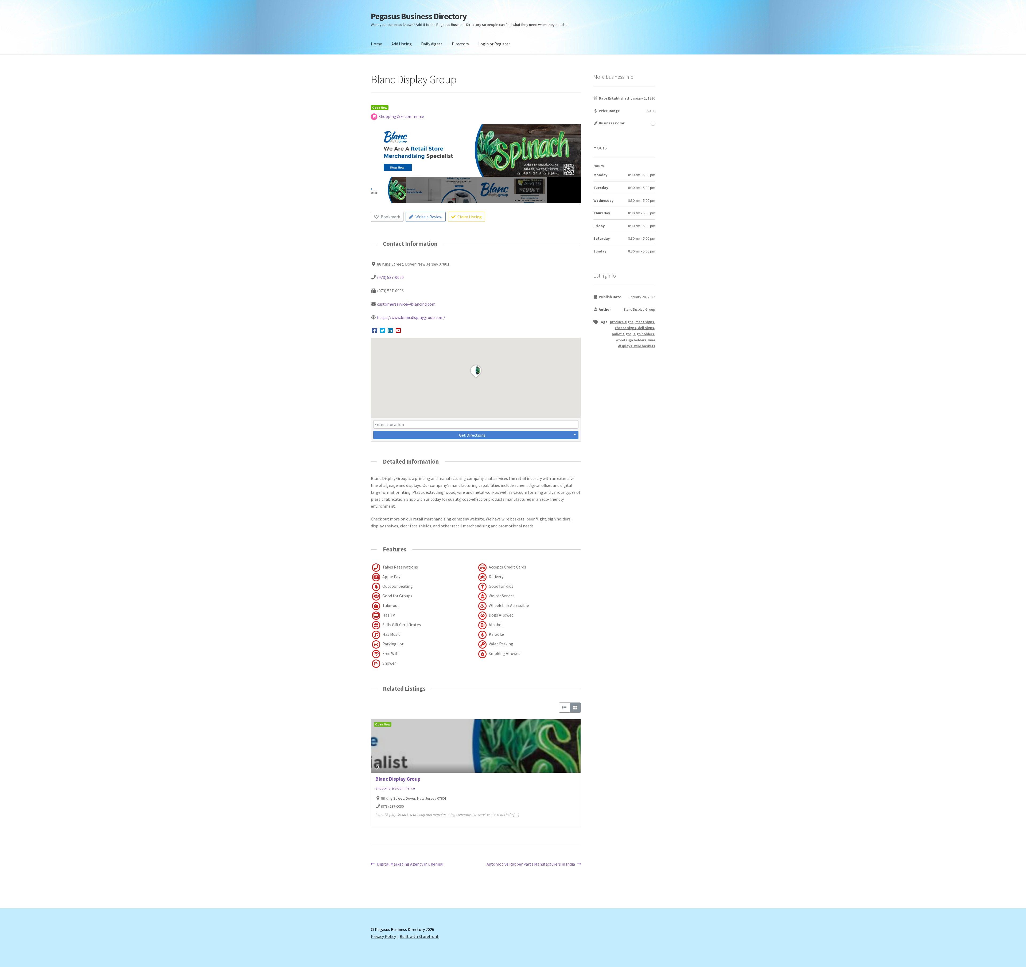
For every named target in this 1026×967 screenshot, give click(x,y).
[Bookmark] (376, 768)
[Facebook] (374, 330)
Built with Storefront (419, 936)
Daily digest (431, 43)
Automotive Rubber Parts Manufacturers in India (531, 864)
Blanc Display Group (398, 779)
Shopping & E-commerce (395, 788)
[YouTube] (398, 330)
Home (376, 43)
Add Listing (401, 43)
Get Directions (472, 435)
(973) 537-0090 (390, 277)
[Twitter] (382, 330)
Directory (460, 43)
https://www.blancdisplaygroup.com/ (411, 317)
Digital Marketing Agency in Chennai (410, 864)
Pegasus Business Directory (419, 16)
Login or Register (494, 43)
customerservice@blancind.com (406, 304)
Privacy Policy (383, 936)
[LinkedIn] (390, 330)
